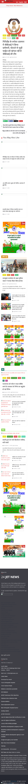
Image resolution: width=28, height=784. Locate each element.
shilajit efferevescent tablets (15, 761)
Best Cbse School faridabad (8, 743)
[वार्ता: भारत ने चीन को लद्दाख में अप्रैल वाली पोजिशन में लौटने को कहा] (6, 475)
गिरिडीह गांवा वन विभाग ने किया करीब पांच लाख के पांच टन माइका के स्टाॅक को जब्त (14, 158)
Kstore (24, 758)
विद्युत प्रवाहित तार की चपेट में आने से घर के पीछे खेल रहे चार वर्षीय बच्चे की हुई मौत (14, 132)
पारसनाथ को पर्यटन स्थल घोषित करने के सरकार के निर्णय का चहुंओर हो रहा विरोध (14, 386)
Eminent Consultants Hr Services (9, 632)
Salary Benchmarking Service (8, 630)
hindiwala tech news (6, 634)
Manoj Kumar (14, 57)
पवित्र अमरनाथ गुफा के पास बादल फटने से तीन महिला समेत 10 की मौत (18, 412)
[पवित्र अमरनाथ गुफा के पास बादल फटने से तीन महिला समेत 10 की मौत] (6, 414)
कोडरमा (20, 35)
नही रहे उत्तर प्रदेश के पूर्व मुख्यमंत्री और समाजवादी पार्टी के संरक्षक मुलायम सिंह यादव (18, 403)
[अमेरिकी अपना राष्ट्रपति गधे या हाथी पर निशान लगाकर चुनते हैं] (6, 458)
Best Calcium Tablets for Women (9, 627)
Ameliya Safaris (5, 711)
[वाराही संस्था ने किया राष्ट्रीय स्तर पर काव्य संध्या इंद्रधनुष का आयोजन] (14, 194)
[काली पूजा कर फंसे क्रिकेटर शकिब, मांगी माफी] (14, 433)
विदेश (19, 436)
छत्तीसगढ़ (4, 38)
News (9, 35)
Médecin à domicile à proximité (9, 689)
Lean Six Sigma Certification (8, 720)
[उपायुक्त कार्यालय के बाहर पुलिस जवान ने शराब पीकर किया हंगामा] (14, 266)
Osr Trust (3, 644)
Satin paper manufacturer (7, 625)
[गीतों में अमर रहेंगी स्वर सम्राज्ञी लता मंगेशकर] (6, 422)
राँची (17, 38)
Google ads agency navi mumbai (9, 739)
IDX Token (3, 752)
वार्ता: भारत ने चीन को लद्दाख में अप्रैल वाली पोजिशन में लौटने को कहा (18, 474)
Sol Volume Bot (5, 749)
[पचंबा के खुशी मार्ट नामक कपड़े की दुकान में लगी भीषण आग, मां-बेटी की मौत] (6, 297)
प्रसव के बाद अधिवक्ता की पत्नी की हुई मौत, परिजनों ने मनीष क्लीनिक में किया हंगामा (14, 5)
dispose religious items (6, 621)
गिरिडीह (23, 35)
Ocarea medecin (5, 701)
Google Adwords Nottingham (8, 615)
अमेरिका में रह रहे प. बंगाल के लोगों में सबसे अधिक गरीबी (19, 465)
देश (3, 380)
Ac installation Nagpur (6, 617)
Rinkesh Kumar (14, 283)
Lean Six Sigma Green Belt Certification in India (13, 717)
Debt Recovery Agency (6, 610)
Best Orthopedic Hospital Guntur (9, 707)
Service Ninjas (4, 612)
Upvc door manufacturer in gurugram (10, 649)
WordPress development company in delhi (12, 726)
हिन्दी (25, 2)
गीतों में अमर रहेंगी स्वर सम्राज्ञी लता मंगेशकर (18, 421)
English (21, 2)
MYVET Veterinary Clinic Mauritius (10, 695)
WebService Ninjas (5, 614)
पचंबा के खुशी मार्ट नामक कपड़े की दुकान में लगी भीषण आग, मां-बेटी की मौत (18, 296)
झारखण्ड (14, 38)
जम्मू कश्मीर (9, 38)
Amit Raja (16, 445)
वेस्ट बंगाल (23, 436)
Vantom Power (8, 685)
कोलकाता (15, 436)
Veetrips (3, 746)
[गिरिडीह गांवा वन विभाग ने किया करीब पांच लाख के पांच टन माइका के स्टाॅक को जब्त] (14, 142)
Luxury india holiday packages (9, 723)
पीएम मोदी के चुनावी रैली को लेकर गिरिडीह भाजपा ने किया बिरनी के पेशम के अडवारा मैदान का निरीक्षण (14, 126)
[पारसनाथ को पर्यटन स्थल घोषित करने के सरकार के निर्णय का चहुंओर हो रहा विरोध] (14, 374)
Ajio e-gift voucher (5, 655)
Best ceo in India (5, 636)
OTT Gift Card (4, 758)
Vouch (10, 679)
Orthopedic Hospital (10, 682)
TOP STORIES (14, 35)
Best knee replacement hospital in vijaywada (12, 640)
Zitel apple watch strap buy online (9, 642)
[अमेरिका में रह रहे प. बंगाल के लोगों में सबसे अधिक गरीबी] (6, 466)
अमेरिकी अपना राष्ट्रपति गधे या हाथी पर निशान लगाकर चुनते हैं (18, 457)
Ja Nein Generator (5, 714)
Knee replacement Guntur (7, 704)
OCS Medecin (4, 692)
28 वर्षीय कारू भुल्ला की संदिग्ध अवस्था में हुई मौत (14, 184)
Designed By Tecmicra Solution (8, 604)
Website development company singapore (11, 651)
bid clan (3, 608)
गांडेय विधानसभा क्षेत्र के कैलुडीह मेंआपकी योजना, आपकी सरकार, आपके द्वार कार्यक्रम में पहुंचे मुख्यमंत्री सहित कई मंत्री (18, 307)
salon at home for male (7, 606)
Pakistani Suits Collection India (9, 698)
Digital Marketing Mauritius (7, 619)
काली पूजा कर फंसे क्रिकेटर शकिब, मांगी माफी (14, 441)
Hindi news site (4, 645)
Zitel (2, 653)
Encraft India (4, 638)
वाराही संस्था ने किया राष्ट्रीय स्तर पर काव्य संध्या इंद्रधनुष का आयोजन (13, 210)
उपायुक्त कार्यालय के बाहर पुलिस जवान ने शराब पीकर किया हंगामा (13, 279)
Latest (4, 35)
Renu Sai (3, 755)
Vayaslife (3, 759)
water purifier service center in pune (9, 623)
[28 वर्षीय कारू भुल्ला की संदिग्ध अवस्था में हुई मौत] (14, 168)
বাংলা (17, 2)
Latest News (4, 676)
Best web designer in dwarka (8, 602)
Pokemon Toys (5, 629)
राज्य (6, 380)
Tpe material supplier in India (8, 647)
